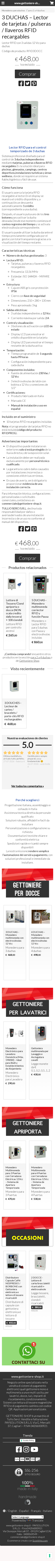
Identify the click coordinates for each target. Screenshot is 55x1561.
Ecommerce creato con (27, 1540)
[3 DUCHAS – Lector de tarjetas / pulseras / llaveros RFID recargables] (27, 116)
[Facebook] (19, 1451)
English (12, 1510)
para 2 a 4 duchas (36, 10)
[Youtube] (34, 1451)
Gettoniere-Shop (29, 660)
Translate (37, 1520)
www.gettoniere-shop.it (28, 3)
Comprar (27, 74)
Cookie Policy (28, 1440)
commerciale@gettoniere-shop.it (27, 1536)
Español (24, 1510)
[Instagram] (26, 1451)
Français (36, 1510)
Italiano (47, 1510)
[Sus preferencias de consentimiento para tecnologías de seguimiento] (50, 1556)
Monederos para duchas (13, 10)
